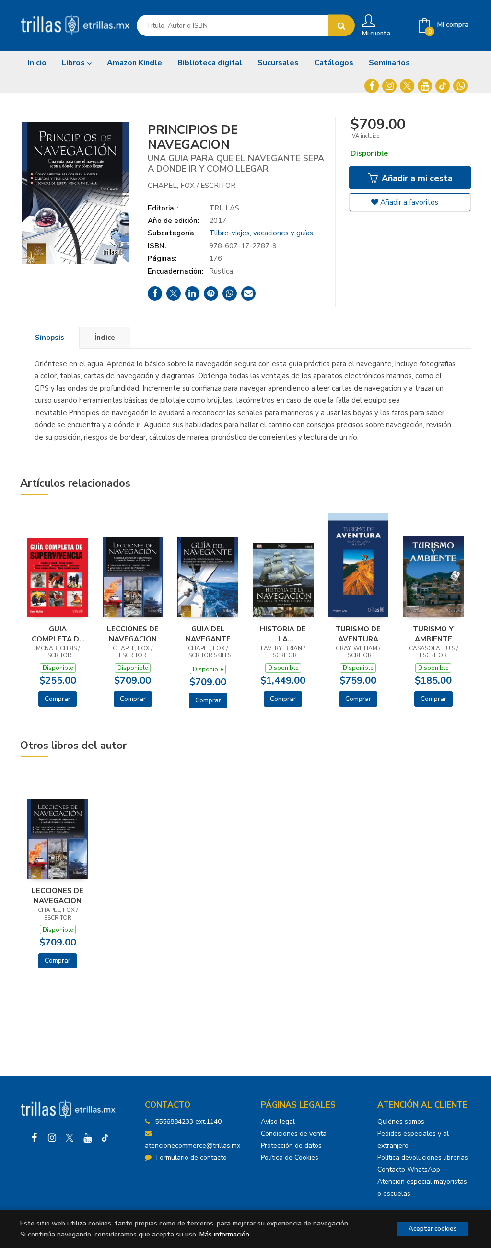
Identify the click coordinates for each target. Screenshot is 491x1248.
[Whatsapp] (460, 86)
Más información (224, 1234)
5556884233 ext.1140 (188, 1121)
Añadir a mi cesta (416, 178)
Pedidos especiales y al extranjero (413, 1139)
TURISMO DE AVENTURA (358, 633)
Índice (104, 337)
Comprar (57, 698)
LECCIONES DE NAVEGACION (133, 633)
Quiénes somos (400, 1121)
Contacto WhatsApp (408, 1169)
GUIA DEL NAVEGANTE (208, 633)
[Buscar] (341, 25)
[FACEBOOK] (371, 86)
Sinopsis (49, 337)
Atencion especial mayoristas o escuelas (422, 1187)
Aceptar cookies (433, 1229)
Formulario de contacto (191, 1157)
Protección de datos (291, 1145)
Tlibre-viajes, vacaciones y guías (261, 233)
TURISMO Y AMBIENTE (433, 633)
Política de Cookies (289, 1157)
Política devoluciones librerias (422, 1157)
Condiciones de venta (294, 1133)
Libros (74, 63)
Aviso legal (278, 1121)
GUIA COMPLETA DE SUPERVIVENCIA (57, 633)
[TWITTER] (407, 86)
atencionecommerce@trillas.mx (192, 1145)
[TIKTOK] (442, 86)
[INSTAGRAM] (389, 86)
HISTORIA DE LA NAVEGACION (283, 633)
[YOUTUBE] (425, 86)
